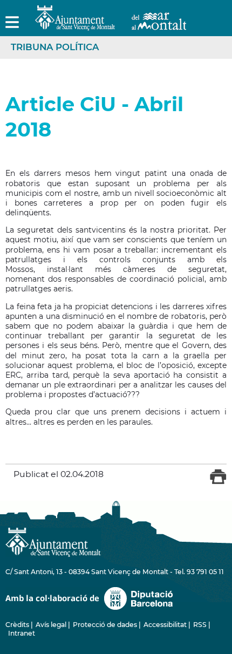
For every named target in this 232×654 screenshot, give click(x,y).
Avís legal (51, 625)
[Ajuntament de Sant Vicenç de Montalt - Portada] (110, 24)
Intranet (21, 633)
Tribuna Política (55, 47)
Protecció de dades (105, 625)
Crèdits (17, 625)
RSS (200, 625)
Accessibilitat (165, 625)
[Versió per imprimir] (218, 482)
